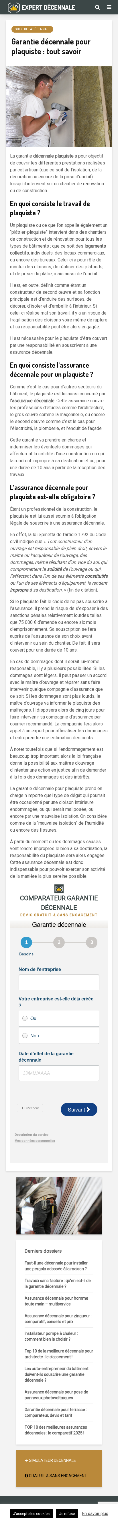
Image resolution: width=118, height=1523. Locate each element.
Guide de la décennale (32, 29)
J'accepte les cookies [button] (31, 1513)
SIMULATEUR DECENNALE (52, 1460)
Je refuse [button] (67, 1513)
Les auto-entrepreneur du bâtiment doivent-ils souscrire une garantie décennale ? (56, 1374)
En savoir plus (95, 1513)
